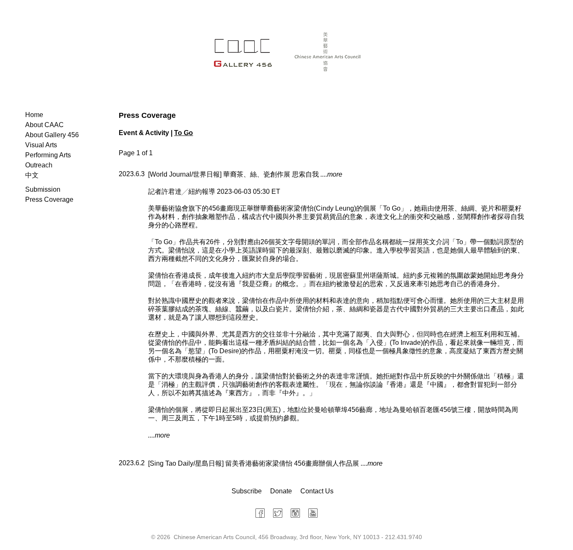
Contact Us (316, 491)
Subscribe (247, 491)
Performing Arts (48, 155)
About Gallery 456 (52, 134)
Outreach (38, 165)
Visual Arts (41, 145)
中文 (32, 175)
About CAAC (44, 124)
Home (34, 114)
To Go (183, 132)
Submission (42, 189)
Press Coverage (49, 199)
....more (331, 174)
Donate (281, 491)
